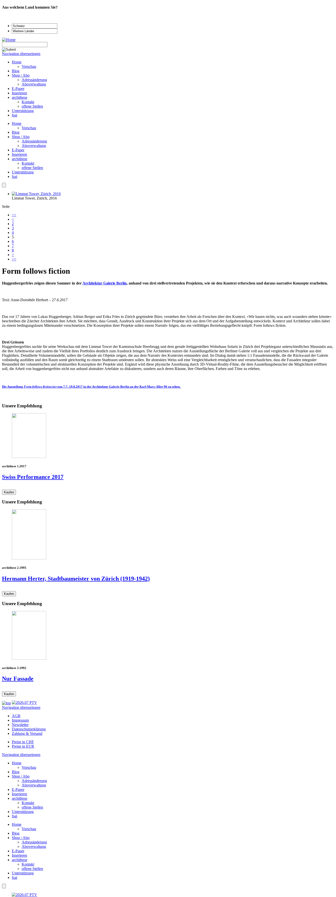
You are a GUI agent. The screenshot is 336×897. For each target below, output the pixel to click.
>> (14, 259)
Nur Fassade (17, 678)
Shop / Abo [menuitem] (21, 75)
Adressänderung (34, 141)
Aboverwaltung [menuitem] (34, 84)
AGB (16, 716)
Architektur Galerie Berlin (104, 283)
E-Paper (18, 150)
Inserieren (19, 154)
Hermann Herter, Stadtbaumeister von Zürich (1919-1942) (76, 578)
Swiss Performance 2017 (32, 477)
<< (14, 215)
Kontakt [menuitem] (28, 102)
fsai (14, 176)
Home (16, 123)
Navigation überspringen (21, 54)
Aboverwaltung (34, 145)
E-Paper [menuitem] (18, 88)
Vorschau (29, 128)
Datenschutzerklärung (29, 729)
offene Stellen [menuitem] (32, 106)
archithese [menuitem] (19, 97)
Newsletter (20, 725)
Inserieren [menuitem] (19, 93)
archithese (19, 159)
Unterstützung (23, 172)
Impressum (20, 720)
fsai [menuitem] (14, 115)
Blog (15, 132)
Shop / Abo (21, 137)
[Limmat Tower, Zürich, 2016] (36, 194)
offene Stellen (32, 168)
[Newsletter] (4, 185)
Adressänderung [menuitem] (34, 80)
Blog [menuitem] (15, 71)
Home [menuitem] (16, 62)
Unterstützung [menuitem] (23, 111)
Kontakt (28, 163)
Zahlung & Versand (27, 733)
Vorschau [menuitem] (29, 66)
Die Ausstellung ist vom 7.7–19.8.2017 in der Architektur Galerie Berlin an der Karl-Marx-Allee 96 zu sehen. (91, 386)
